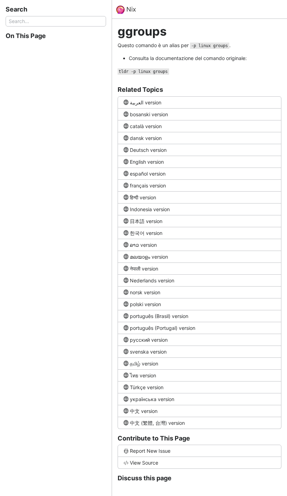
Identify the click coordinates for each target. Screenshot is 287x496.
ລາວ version (143, 245)
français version (148, 185)
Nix (130, 9)
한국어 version (146, 233)
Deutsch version (148, 150)
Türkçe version (146, 387)
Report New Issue (150, 451)
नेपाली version (144, 269)
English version (147, 162)
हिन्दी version (143, 197)
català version (146, 126)
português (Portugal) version (162, 328)
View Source (144, 463)
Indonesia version (150, 209)
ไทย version (143, 375)
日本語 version (146, 221)
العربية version (145, 102)
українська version (152, 399)
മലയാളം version (149, 257)
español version (148, 174)
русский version (149, 340)
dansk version (146, 138)
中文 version (144, 411)
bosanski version (149, 114)
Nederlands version (152, 280)
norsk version (145, 292)
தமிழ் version (144, 364)
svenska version (148, 352)
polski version (145, 304)
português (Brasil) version (159, 316)
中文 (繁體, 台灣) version (157, 423)
